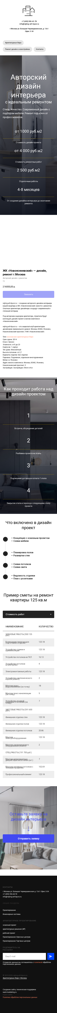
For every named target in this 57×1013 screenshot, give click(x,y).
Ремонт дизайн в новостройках (17, 49)
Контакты (39, 49)
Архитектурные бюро (13, 43)
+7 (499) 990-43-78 (29, 21)
